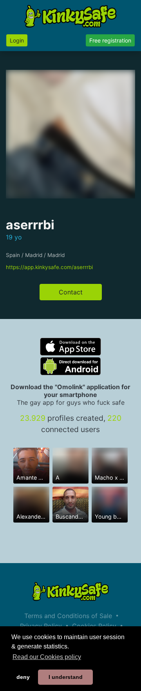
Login (17, 40)
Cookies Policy (94, 626)
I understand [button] (66, 677)
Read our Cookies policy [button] (47, 657)
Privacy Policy (41, 626)
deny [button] (23, 677)
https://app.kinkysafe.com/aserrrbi (49, 267)
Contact (71, 292)
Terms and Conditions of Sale (68, 616)
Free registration (110, 40)
